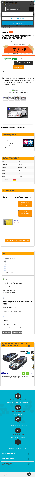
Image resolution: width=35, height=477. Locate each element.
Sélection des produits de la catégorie (25, 204)
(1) (6, 262)
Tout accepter (17, 23)
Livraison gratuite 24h (18, 411)
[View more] (23, 373)
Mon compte (7, 464)
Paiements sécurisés (18, 434)
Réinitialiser (9, 272)
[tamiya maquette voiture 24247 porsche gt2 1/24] (5, 98)
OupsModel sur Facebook (18, 400)
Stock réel (18, 446)
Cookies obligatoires (12, 8)
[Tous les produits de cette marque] (28, 143)
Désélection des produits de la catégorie (25, 213)
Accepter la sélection (17, 18)
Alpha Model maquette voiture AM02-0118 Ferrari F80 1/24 (15, 377)
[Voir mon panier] (29, 474)
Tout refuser (17, 14)
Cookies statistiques (12, 10)
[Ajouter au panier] (27, 373)
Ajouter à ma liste (10, 72)
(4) (6, 261)
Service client (18, 423)
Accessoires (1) (18, 67)
